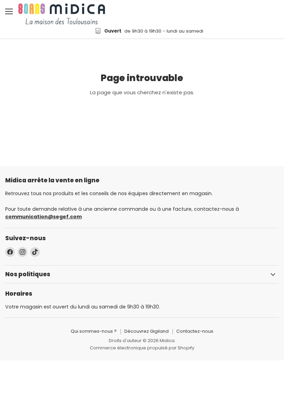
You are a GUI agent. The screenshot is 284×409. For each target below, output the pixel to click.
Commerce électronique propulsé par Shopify (142, 348)
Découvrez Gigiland (146, 331)
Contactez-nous (194, 331)
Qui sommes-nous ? (94, 331)
